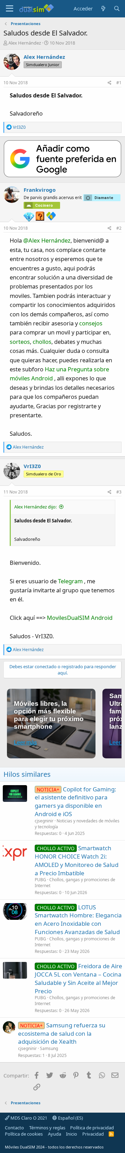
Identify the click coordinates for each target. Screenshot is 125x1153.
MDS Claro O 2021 (28, 1118)
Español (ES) (70, 1118)
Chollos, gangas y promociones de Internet (75, 883)
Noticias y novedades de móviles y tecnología (77, 824)
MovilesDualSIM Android (79, 618)
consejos (90, 323)
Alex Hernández (24, 43)
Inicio (71, 1134)
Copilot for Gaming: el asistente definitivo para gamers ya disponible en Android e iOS (75, 801)
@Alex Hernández (46, 240)
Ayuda (54, 1134)
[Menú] (9, 8)
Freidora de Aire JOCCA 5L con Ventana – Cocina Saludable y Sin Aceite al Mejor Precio (78, 978)
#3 (119, 492)
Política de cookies (24, 1134)
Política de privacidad (92, 1127)
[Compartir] (109, 83)
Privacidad (93, 1134)
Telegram (70, 581)
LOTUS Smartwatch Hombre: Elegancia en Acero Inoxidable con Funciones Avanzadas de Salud (78, 919)
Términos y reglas (47, 1127)
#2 (119, 228)
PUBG (40, 880)
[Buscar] (117, 8)
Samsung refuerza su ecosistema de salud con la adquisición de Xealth (62, 1033)
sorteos (20, 342)
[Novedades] (103, 8)
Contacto (14, 1127)
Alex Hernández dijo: (35, 507)
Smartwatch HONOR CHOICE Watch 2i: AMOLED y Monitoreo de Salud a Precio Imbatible (76, 860)
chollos (42, 342)
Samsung (49, 1048)
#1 (119, 83)
